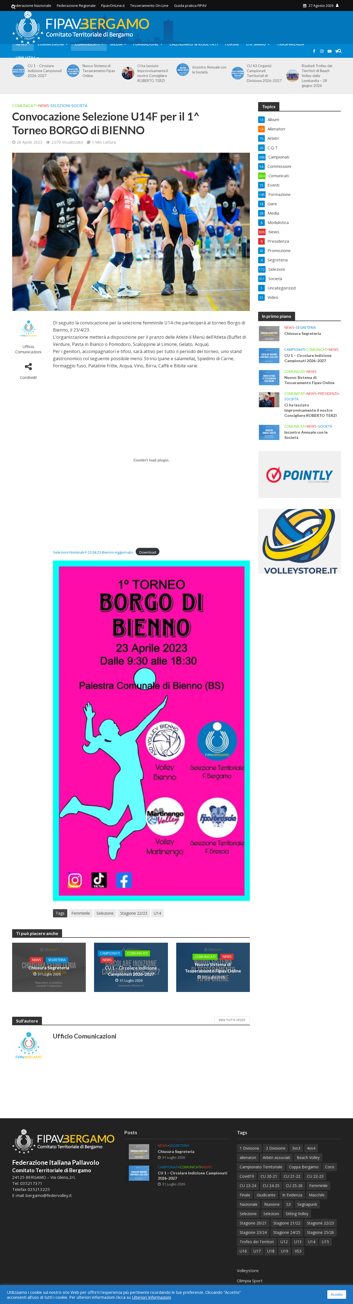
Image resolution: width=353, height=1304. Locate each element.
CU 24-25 (271, 1185)
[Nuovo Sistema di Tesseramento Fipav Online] (72, 70)
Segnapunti (307, 1204)
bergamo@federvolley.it (49, 1195)
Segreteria (57, 960)
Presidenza (328, 393)
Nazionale (249, 1204)
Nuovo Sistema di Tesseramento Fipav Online (98, 71)
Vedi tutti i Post (232, 1020)
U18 (270, 1251)
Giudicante (266, 1195)
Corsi (329, 1166)
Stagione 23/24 (253, 1232)
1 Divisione (249, 1148)
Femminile (80, 913)
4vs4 (311, 1148)
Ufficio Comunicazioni (28, 349)
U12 (284, 1241)
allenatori (248, 1157)
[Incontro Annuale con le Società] (181, 69)
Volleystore (248, 1270)
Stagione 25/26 (320, 1232)
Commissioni (51, 44)
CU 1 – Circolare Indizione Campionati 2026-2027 (45, 71)
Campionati (110, 953)
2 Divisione (275, 1148)
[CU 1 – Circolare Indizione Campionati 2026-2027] (17, 70)
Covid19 (247, 1176)
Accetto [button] (337, 1294)
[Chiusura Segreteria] (269, 333)
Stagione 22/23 (133, 913)
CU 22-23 (315, 1176)
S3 (288, 1204)
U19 (284, 1251)
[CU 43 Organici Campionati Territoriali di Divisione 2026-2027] (236, 73)
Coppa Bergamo (304, 1166)
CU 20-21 (269, 1176)
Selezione (105, 913)
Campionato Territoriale (261, 1166)
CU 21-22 (292, 1176)
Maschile (317, 1195)
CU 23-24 (248, 1185)
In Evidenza (292, 1195)
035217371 (31, 1183)
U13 (297, 1241)
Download (147, 552)
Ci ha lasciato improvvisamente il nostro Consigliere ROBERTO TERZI (152, 73)
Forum (232, 44)
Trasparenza (290, 44)
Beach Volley (308, 1157)
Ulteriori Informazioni (151, 1297)
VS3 (298, 1251)
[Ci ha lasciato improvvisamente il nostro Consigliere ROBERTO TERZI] (127, 73)
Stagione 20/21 (253, 1223)
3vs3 (296, 1148)
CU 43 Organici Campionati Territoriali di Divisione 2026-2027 (264, 73)
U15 (325, 1241)
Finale (245, 1195)
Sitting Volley (297, 1213)
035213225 (38, 1189)
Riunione (272, 1204)
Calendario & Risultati (193, 44)
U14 (157, 913)
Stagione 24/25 (286, 1232)
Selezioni (60, 105)
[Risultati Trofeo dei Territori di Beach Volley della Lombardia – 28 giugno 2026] (291, 75)
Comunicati (87, 44)
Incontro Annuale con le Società (209, 69)
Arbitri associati (276, 1157)
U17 (257, 1251)
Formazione (146, 44)
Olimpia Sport (250, 1280)
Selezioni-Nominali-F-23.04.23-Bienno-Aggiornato (93, 552)
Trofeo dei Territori (257, 1241)
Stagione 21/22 (286, 1223)
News (21, 44)
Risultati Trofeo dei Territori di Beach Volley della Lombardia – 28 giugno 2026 (317, 76)
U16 (243, 1251)
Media (116, 44)
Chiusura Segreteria (48, 967)
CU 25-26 (294, 1185)
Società (79, 105)
